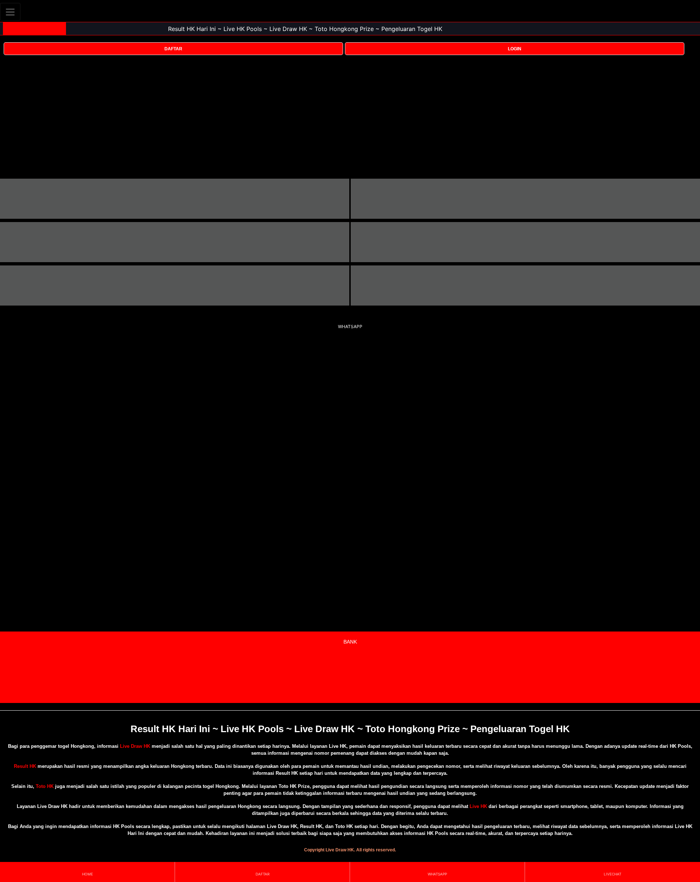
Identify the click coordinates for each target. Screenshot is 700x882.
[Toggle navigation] (10, 12)
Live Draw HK (135, 746)
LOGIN (514, 48)
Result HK (25, 766)
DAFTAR (173, 48)
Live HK (478, 806)
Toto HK (45, 786)
